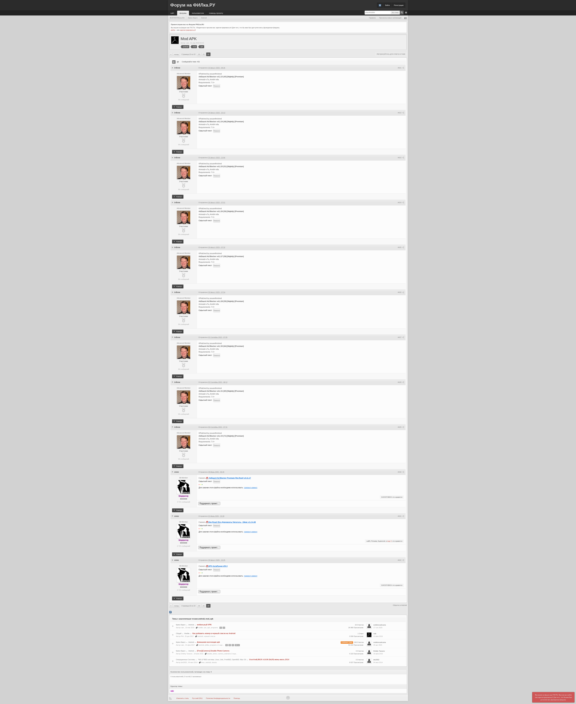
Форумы (183, 13)
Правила (372, 18)
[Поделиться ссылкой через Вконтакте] (170, 612)
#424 (400, 202)
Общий (178, 633)
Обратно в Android (400, 605)
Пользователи (198, 13)
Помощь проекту (216, 13)
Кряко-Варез (180, 625)
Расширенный (406, 13)
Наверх (179, 107)
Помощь (237, 698)
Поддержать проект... (209, 503)
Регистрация (399, 5)
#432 (400, 560)
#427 (400, 337)
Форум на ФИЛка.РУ (192, 5)
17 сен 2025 (377, 627)
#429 (400, 427)
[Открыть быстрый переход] (405, 17)
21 (204, 54)
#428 (400, 382)
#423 (400, 158)
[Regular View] (174, 62)
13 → (237, 645)
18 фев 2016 (378, 654)
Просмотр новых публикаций (390, 18)
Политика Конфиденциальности (218, 698)
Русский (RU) (197, 698)
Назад (176, 54)
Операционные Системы (185, 659)
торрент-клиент (250, 487)
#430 (400, 472)
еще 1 (389, 541)
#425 (400, 247)
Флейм (186, 633)
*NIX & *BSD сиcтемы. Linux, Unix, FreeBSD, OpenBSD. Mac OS (222, 659)
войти (173, 30)
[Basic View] (178, 62)
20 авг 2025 (377, 645)
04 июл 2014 (378, 662)
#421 (400, 68)
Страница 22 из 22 (188, 54)
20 (199, 54)
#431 (400, 516)
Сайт (172, 13)
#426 (400, 292)
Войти (387, 5)
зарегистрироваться (187, 30)
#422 (400, 113)
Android (191, 625)
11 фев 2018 (378, 636)
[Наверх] (288, 698)
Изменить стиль (182, 698)
